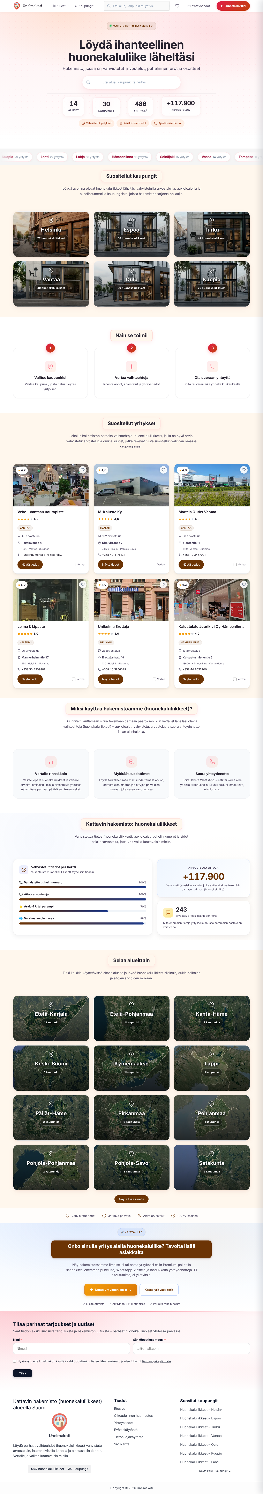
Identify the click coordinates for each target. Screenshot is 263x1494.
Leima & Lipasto (31, 626)
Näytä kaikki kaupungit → (215, 1470)
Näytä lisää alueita (131, 1199)
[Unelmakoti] (59, 1422)
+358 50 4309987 (33, 669)
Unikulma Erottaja (113, 626)
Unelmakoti (59, 1435)
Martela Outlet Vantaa (197, 512)
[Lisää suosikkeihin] (83, 470)
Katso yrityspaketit (159, 1290)
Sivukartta (121, 1444)
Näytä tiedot (30, 564)
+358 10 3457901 (194, 554)
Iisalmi (105, 527)
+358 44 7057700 (195, 669)
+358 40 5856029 (114, 669)
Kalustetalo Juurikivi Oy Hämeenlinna (212, 626)
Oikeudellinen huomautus (133, 1415)
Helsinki (25, 642)
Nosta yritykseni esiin (111, 1290)
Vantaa (25, 527)
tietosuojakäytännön (156, 1361)
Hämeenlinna (190, 642)
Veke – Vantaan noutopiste (40, 512)
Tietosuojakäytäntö (128, 1437)
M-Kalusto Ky (110, 512)
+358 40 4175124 (113, 554)
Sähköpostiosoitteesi (149, 1339)
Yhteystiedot (123, 1423)
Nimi (17, 1339)
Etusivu (119, 1408)
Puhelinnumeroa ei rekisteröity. (42, 554)
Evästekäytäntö (126, 1430)
